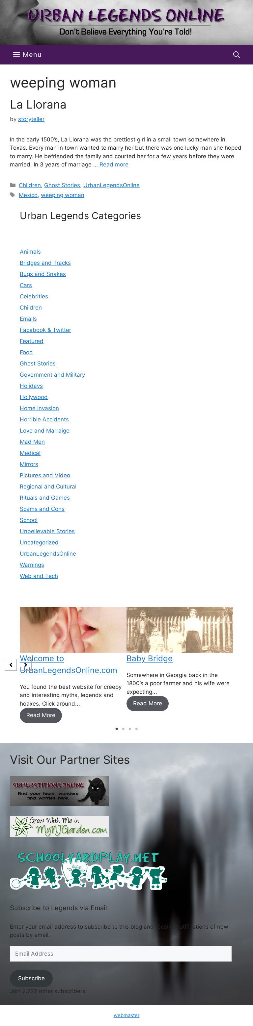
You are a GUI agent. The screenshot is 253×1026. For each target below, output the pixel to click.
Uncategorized (39, 542)
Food (26, 352)
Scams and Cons (42, 509)
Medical (30, 453)
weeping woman (62, 195)
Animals (30, 251)
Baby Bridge (149, 658)
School (29, 520)
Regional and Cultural (48, 486)
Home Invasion (39, 408)
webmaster (127, 1015)
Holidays (31, 386)
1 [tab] (116, 729)
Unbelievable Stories (47, 531)
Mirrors (29, 464)
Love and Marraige (45, 430)
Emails (28, 318)
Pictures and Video (45, 475)
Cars (26, 285)
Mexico (28, 195)
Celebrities (34, 296)
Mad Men (32, 441)
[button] (236, 54)
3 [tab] (129, 729)
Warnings (32, 565)
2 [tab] (123, 729)
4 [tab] (136, 729)
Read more (113, 164)
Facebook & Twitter (45, 330)
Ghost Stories (62, 185)
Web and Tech (39, 576)
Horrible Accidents (44, 419)
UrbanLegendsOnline (111, 185)
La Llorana (38, 104)
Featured (31, 341)
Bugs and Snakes (43, 274)
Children (30, 185)
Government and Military (52, 374)
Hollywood (34, 397)
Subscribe (31, 978)
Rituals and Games (45, 497)
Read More (40, 715)
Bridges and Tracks (45, 263)
